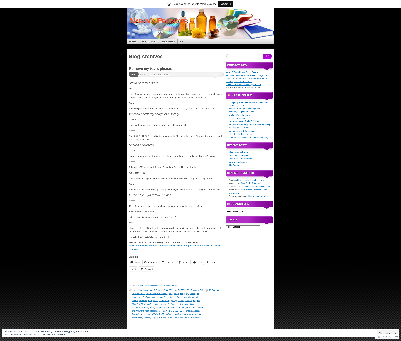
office (166, 307)
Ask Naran (148, 41)
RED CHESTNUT (175, 311)
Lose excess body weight (240, 159)
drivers (135, 300)
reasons (153, 311)
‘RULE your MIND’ (195, 290)
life (194, 300)
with (181, 318)
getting (174, 300)
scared (175, 314)
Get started (226, 4)
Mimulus (136, 304)
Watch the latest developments (243, 131)
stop (153, 318)
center (135, 297)
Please (200, 307)
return (143, 314)
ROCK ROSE (158, 314)
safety (168, 314)
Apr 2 (134, 74)
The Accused (235, 165)
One (172, 307)
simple (198, 314)
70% (140, 290)
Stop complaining (237, 118)
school (183, 314)
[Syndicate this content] (229, 95)
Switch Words (170, 286)
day (178, 297)
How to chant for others (258, 196)
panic (188, 307)
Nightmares (157, 307)
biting (176, 293)
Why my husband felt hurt (240, 162)
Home (132, 41)
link (198, 300)
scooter (190, 314)
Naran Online (242, 95)
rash (147, 311)
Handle (181, 300)
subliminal (161, 318)
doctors (191, 297)
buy (187, 293)
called (192, 293)
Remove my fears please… (152, 69)
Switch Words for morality (240, 115)
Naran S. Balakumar (180, 304)
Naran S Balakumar (159, 74)
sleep (134, 318)
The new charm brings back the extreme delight (250, 124)
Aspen (159, 290)
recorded (163, 311)
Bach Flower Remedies (156, 293)
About (145, 290)
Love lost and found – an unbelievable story (248, 137)
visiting (170, 318)
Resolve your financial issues (250, 180)
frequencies (164, 300)
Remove (188, 311)
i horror (188, 300)
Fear (150, 300)
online (177, 307)
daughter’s (170, 297)
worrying (196, 318)
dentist (184, 297)
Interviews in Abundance (240, 155)
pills (193, 307)
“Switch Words (138, 293)
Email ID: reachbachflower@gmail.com (243, 84)
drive (198, 297)
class (154, 297)
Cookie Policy (62, 334)
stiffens (146, 318)
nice (143, 307)
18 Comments (215, 290)
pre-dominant (138, 311)
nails (167, 304)
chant (141, 297)
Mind (143, 304)
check (148, 297)
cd (198, 293)
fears (155, 300)
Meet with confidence (238, 152)
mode (149, 304)
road (149, 314)
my (162, 304)
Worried (188, 318)
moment (156, 304)
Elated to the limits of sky (240, 134)
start (140, 318)
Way (177, 318)
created (161, 297)
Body (182, 293)
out (183, 307)
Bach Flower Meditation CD (150, 286)
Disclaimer (167, 41)
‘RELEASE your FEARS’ (174, 290)
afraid (152, 290)
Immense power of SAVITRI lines (244, 121)
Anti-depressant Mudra (239, 128)
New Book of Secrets (250, 183)
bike (170, 293)
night (148, 307)
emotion (143, 300)
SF (181, 41)
